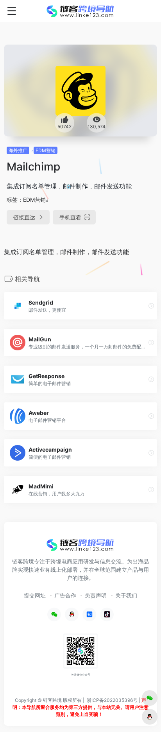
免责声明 (96, 595)
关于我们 (126, 595)
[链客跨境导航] (80, 11)
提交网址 (35, 595)
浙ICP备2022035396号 (112, 700)
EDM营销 (45, 150)
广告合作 (65, 595)
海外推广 (18, 150)
